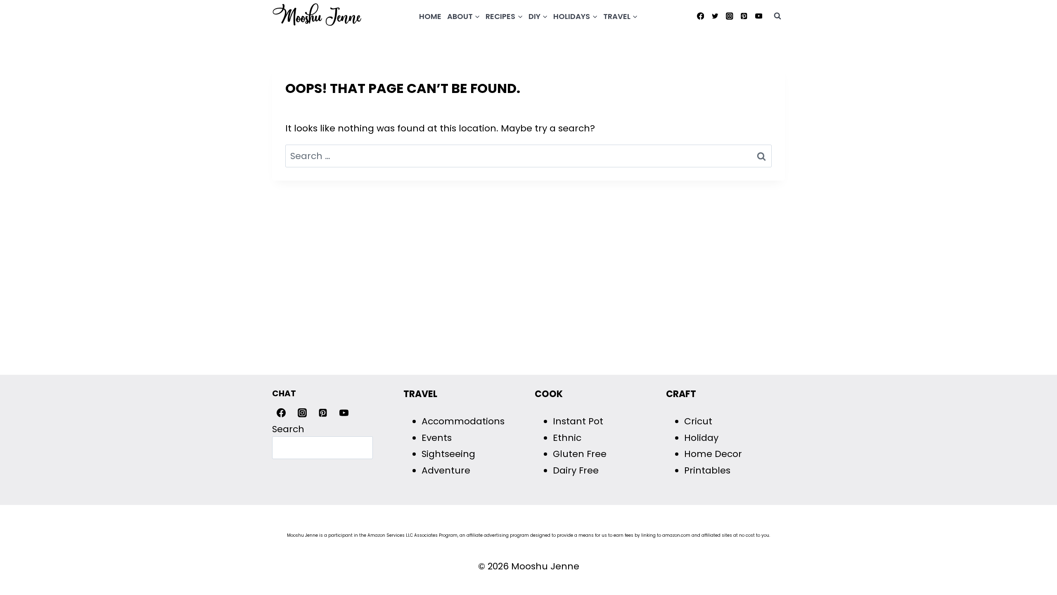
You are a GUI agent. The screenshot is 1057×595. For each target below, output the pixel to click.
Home (430, 16)
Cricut (698, 421)
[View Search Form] (777, 16)
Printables (707, 470)
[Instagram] (729, 16)
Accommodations (463, 421)
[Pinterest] (744, 16)
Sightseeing (448, 453)
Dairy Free (576, 470)
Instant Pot (578, 421)
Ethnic (567, 437)
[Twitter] (715, 16)
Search (288, 429)
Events (437, 437)
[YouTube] (758, 16)
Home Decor (713, 453)
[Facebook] (700, 16)
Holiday (701, 437)
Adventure (446, 470)
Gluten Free (580, 453)
